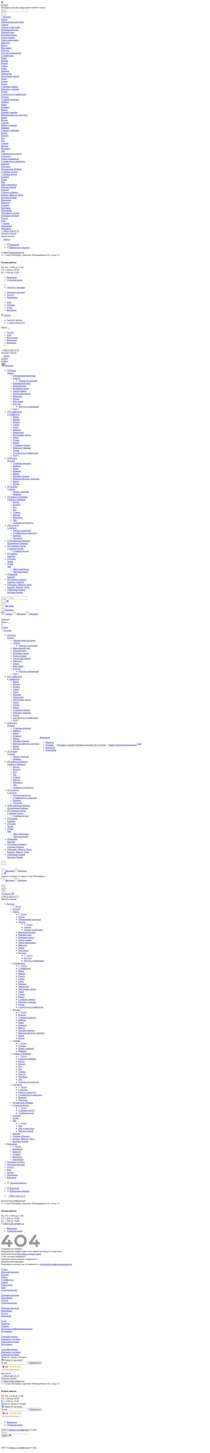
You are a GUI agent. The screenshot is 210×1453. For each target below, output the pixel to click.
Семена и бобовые (27, 1059)
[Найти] (3, 14)
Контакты (11, 310)
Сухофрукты (24, 968)
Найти (4, 1436)
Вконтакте (12, 277)
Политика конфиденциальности (16, 1329)
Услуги (10, 295)
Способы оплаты (9, 1336)
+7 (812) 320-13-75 (16, 322)
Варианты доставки (10, 1339)
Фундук (28, 958)
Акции (7, 315)
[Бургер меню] (9, 328)
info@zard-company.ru (13, 252)
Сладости (23, 1090)
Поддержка (6, 1331)
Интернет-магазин (10, 1272)
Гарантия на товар (10, 1341)
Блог (9, 302)
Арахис (27, 927)
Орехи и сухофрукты (19, 1429)
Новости (5, 1323)
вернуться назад (9, 1254)
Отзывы (11, 305)
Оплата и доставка (16, 287)
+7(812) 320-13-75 (10, 231)
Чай (20, 1126)
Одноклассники (14, 280)
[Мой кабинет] (2, 617)
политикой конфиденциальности (56, 1264)
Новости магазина (13, 1360)
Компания (17, 1149)
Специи (22, 1046)
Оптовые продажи (16, 292)
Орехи (21, 917)
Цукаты (22, 1015)
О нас (9, 307)
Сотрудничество (9, 1290)
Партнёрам (12, 297)
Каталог (16, 909)
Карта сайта (35, 1254)
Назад (18, 906)
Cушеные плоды (26, 1110)
